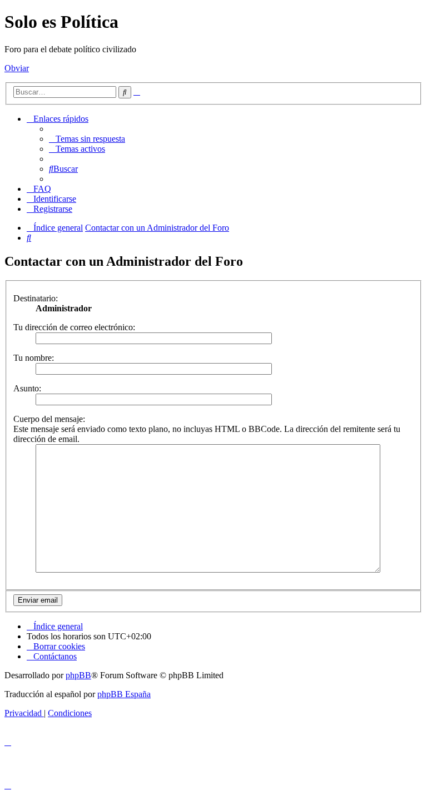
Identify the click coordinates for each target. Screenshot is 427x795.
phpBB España (124, 694)
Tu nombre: (33, 357)
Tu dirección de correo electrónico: (74, 327)
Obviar (16, 68)
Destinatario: (35, 298)
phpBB (78, 675)
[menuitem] (87, 138)
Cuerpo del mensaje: (49, 419)
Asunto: (27, 388)
